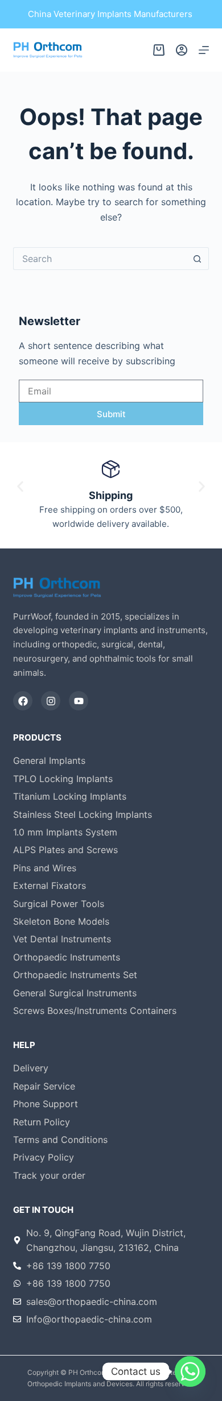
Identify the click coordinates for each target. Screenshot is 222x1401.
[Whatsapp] (190, 1371)
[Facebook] (22, 700)
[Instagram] (50, 700)
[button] (20, 487)
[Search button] (197, 258)
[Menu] (204, 50)
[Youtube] (78, 700)
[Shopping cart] (159, 50)
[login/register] (181, 50)
